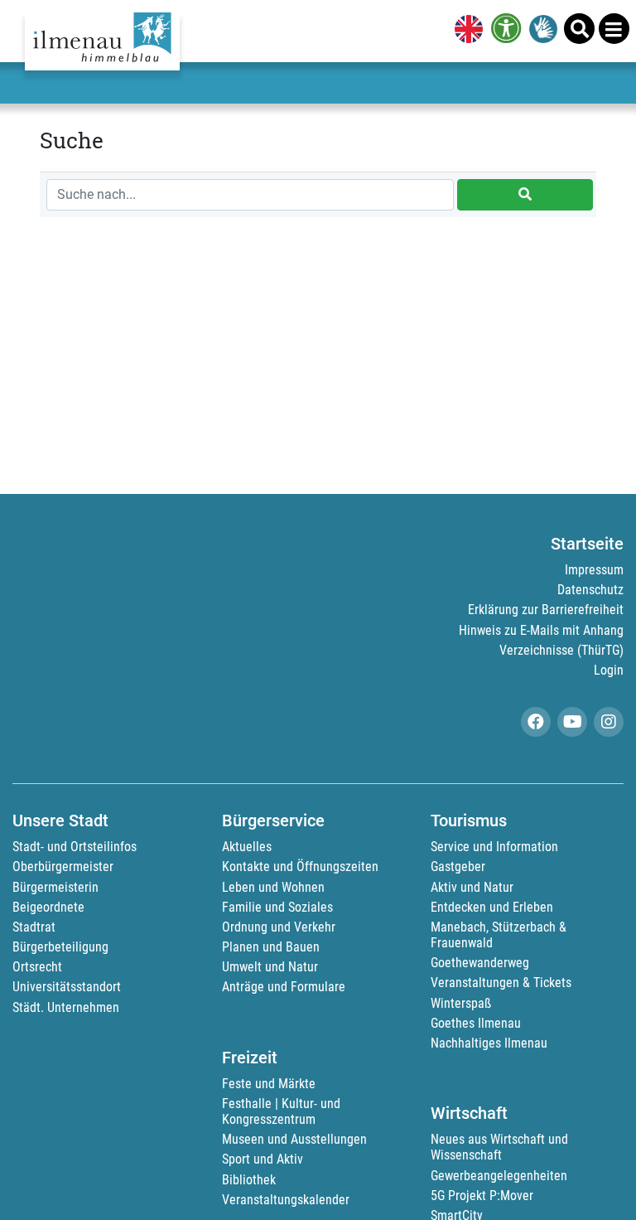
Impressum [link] (594, 570)
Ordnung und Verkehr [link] (278, 927)
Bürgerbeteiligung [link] (60, 947)
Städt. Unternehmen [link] (65, 1007)
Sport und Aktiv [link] (262, 1159)
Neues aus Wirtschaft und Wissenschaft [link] (499, 1147)
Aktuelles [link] (247, 846)
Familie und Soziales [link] (277, 907)
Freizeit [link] (249, 1058)
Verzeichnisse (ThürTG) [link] (561, 650)
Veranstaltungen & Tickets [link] (501, 982)
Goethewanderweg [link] (480, 963)
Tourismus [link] (469, 820)
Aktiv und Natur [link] (472, 887)
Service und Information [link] (494, 846)
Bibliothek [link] (249, 1180)
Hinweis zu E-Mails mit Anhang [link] (541, 630)
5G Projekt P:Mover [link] (482, 1195)
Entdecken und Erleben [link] (492, 907)
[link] (465, 31)
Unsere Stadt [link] (60, 820)
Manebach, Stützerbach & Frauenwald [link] (498, 935)
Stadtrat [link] (33, 927)
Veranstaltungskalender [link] (285, 1200)
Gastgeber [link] (458, 866)
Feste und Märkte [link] (269, 1084)
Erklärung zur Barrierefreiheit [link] (546, 609)
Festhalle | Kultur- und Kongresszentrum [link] (281, 1111)
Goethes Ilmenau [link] (476, 1023)
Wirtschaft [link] (469, 1113)
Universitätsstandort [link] (66, 987)
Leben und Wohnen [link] (273, 887)
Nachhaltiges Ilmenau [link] (489, 1043)
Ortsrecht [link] (37, 967)
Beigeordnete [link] (48, 907)
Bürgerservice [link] (273, 820)
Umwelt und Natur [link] (270, 967)
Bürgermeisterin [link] (55, 887)
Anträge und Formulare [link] (283, 987)
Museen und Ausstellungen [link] (294, 1139)
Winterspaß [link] (461, 1003)
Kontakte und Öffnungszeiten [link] (300, 866)
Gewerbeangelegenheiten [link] (499, 1176)
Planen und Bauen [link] (271, 947)
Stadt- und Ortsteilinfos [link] (74, 846)
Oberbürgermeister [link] (62, 866)
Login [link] (609, 670)
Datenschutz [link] (590, 590)
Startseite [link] (587, 544)
